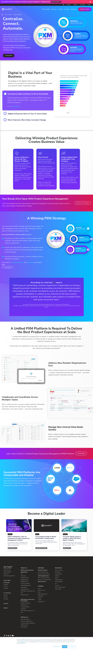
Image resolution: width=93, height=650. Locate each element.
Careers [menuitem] (75, 4)
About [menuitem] (39, 588)
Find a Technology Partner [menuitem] (44, 577)
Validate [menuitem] (5, 597)
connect (20, 262)
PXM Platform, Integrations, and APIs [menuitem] (28, 592)
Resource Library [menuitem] (59, 570)
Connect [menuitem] (5, 586)
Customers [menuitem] (82, 4)
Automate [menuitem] (6, 588)
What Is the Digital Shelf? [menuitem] (9, 576)
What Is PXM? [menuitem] (7, 568)
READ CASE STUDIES (83, 203)
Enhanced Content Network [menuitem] (27, 621)
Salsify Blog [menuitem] (58, 572)
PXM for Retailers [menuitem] (7, 572)
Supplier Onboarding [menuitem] (25, 603)
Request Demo (84, 9)
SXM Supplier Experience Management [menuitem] (28, 600)
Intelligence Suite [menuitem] (24, 579)
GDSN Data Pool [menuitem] (24, 581)
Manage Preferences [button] (57, 646)
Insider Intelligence (15, 106)
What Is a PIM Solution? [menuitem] (60, 587)
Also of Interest (8, 566)
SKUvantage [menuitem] (40, 596)
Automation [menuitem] (23, 608)
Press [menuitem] (39, 592)
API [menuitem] (56, 583)
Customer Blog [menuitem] (58, 574)
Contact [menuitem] (69, 4)
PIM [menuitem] (21, 574)
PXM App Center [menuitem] (24, 595)
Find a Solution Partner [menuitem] (43, 572)
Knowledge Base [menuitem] (59, 581)
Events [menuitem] (56, 577)
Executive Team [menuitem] (41, 590)
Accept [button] (64, 646)
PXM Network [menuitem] (24, 617)
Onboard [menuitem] (6, 595)
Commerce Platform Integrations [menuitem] (28, 623)
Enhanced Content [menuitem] (25, 577)
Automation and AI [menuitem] (25, 589)
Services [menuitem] (6, 603)
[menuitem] (28, 571)
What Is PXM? (8, 14)
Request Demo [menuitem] (41, 601)
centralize (14, 262)
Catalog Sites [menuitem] (24, 587)
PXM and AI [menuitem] (6, 574)
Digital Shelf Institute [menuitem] (42, 594)
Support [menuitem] (6, 608)
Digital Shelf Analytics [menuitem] (26, 585)
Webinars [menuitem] (57, 576)
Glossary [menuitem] (57, 585)
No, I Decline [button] (71, 646)
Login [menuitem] (89, 4)
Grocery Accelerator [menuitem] (25, 583)
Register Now (56, 1)
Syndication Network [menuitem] (25, 619)
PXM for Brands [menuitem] (7, 570)
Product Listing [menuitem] (24, 605)
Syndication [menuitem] (23, 576)
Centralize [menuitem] (6, 584)
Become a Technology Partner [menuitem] (44, 579)
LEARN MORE (8, 55)
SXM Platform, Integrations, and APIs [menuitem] (28, 611)
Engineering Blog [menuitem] (59, 579)
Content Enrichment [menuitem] (25, 607)
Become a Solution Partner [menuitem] (44, 574)
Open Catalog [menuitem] (24, 627)
